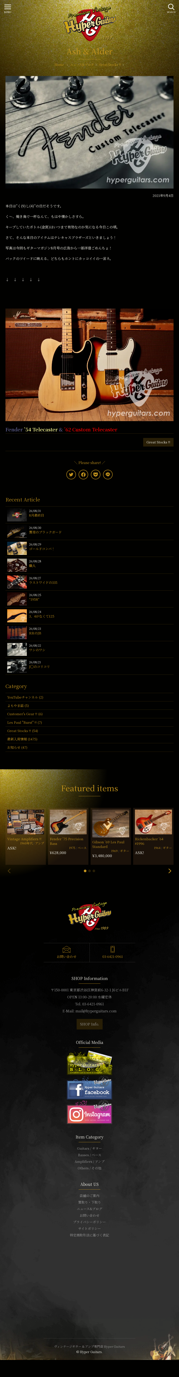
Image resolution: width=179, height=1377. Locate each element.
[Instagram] (89, 1111)
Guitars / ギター (89, 1148)
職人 (32, 565)
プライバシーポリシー (89, 1222)
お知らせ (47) (17, 747)
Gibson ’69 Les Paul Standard (108, 844)
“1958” (34, 599)
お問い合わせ (66, 956)
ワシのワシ (37, 650)
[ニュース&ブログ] (89, 1062)
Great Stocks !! (158, 442)
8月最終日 (36, 515)
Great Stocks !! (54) (22, 730)
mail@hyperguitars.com (96, 1010)
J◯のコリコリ (39, 666)
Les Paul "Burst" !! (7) (24, 722)
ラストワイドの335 (43, 582)
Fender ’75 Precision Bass (66, 841)
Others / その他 (89, 1168)
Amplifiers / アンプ (90, 1161)
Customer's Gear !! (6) (25, 713)
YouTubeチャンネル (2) (25, 697)
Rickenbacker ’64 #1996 (149, 841)
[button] (85, 871)
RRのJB (35, 633)
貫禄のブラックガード (45, 532)
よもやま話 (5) (18, 705)
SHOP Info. (89, 1024)
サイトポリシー (89, 1228)
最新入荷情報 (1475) (22, 739)
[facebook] (83, 474)
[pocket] (95, 474)
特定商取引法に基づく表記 (89, 1235)
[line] (108, 474)
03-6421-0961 (112, 956)
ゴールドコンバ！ (42, 548)
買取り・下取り (89, 1202)
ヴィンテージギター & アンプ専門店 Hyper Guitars (89, 1346)
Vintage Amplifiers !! (24, 839)
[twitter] (71, 474)
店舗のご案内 (89, 1195)
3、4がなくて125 (41, 616)
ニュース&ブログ (89, 1208)
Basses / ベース (89, 1155)
